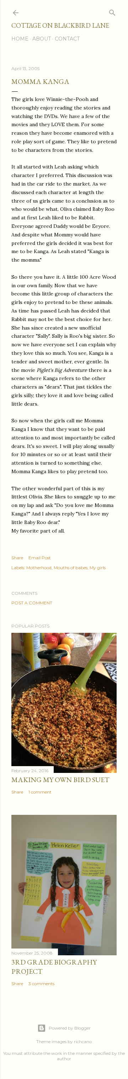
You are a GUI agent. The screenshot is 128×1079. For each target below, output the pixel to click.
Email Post (39, 557)
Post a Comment (31, 602)
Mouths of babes (70, 567)
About (41, 39)
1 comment (40, 792)
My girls (98, 567)
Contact (67, 39)
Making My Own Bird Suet (60, 779)
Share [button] (17, 557)
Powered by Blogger (70, 1028)
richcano (83, 1041)
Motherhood (39, 567)
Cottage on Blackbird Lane (60, 25)
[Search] (112, 11)
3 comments (41, 983)
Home (19, 39)
